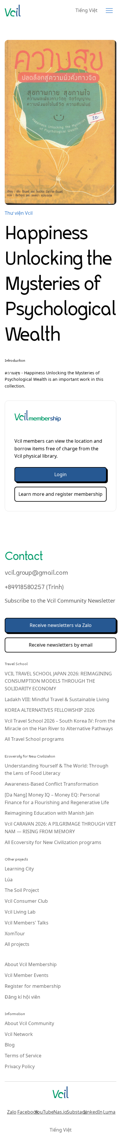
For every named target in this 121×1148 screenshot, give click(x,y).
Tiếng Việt (86, 10)
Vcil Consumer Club (26, 901)
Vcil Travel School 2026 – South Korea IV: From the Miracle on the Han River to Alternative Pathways (60, 725)
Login (60, 474)
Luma (109, 1112)
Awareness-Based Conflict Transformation (51, 784)
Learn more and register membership (60, 494)
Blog (10, 1045)
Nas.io (60, 1112)
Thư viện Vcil (19, 213)
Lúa (9, 879)
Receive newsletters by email (61, 645)
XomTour (15, 933)
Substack (76, 1112)
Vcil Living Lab (20, 912)
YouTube (44, 1112)
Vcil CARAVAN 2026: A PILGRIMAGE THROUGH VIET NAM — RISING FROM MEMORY (60, 828)
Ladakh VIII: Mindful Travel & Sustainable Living (57, 699)
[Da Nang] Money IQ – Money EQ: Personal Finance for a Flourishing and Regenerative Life (57, 799)
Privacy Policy (20, 1066)
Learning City (19, 868)
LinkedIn (93, 1112)
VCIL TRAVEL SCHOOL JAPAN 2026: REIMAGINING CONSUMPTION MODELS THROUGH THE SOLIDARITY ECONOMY (58, 681)
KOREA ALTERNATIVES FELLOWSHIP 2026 (50, 710)
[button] (109, 11)
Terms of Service (23, 1055)
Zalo (11, 1112)
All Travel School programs (34, 739)
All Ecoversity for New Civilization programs (53, 842)
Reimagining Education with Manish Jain (49, 813)
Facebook (28, 1112)
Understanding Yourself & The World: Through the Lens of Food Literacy (56, 769)
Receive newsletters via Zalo (61, 625)
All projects (17, 944)
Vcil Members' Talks (26, 922)
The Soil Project (22, 890)
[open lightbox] (60, 122)
